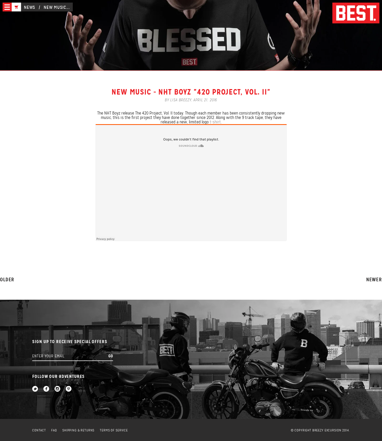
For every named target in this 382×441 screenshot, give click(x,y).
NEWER (374, 279)
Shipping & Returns (78, 430)
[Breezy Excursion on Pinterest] (68, 389)
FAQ (54, 430)
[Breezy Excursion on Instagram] (57, 389)
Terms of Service (114, 430)
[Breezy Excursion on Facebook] (46, 389)
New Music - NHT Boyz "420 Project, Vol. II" (191, 92)
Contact (39, 430)
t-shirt (215, 122)
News (29, 7)
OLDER (7, 279)
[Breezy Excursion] (355, 13)
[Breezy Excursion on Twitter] (35, 389)
